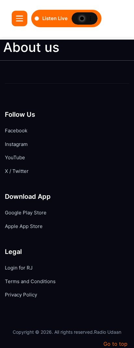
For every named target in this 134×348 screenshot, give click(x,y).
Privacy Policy (21, 295)
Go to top (115, 344)
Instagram (16, 144)
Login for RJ (19, 268)
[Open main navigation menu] (19, 18)
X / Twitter (17, 171)
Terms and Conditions (30, 281)
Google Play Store (26, 213)
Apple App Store (24, 226)
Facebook (16, 130)
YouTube (15, 157)
